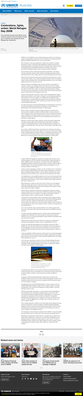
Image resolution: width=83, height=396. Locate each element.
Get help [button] (79, 5)
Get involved (54, 11)
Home (2, 14)
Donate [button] (71, 5)
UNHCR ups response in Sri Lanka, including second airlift (72, 362)
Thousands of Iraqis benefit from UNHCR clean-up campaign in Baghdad (50, 363)
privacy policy (5, 394)
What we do (18, 11)
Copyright (80, 391)
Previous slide (2, 350)
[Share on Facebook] (43, 334)
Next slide (81, 350)
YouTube (31, 379)
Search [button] (60, 6)
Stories (5, 14)
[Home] (9, 5)
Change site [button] (14, 1)
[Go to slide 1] (41, 368)
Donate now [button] (5, 379)
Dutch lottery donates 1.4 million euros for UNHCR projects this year (29, 363)
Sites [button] (64, 6)
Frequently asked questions (69, 378)
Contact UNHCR (67, 376)
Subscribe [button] (46, 382)
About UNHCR (6, 11)
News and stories (42, 11)
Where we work (29, 11)
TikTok (33, 379)
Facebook (25, 379)
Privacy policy (61, 391)
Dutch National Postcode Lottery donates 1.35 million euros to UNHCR (9, 363)
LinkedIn (36, 379)
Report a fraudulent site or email (70, 380)
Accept (78, 393)
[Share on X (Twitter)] (40, 334)
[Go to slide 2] (42, 368)
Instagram (28, 379)
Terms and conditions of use (71, 391)
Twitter (22, 379)
